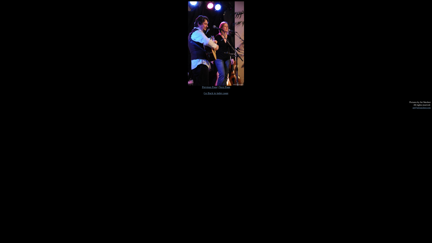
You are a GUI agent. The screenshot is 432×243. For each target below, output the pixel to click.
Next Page (224, 87)
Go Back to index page (216, 93)
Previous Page (209, 87)
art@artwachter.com (422, 107)
